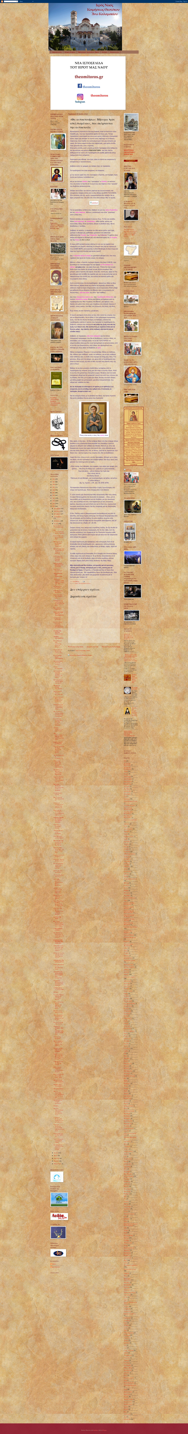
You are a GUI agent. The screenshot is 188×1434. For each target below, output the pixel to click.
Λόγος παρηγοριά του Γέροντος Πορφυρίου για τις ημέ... (58, 1017)
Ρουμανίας (93, 235)
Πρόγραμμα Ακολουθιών (127, 1279)
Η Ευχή (55, 992)
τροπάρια (126, 1343)
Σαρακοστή (127, 1295)
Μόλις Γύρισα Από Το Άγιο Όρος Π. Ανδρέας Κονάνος (59, 551)
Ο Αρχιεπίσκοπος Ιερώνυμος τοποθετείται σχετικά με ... (58, 699)
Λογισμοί (126, 1154)
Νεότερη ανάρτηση (75, 646)
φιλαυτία (126, 1373)
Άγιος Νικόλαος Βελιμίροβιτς (128, 816)
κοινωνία (126, 1131)
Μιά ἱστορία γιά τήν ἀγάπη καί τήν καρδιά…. (58, 681)
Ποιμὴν (130, 426)
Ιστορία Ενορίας (70, 52)
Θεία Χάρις (127, 1073)
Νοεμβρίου (57, 511)
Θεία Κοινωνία (128, 1071)
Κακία (125, 1108)
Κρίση (125, 1144)
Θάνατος (126, 1066)
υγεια (125, 1348)
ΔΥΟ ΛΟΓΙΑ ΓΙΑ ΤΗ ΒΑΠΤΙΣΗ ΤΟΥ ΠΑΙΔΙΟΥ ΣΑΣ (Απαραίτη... (58, 975)
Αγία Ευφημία (128, 779)
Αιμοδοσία (127, 831)
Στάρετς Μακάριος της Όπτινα (130, 1303)
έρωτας (126, 1046)
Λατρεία (126, 1149)
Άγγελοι (126, 774)
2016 (53, 495)
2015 (53, 498)
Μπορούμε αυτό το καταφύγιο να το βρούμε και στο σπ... (59, 955)
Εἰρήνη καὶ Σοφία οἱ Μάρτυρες (133, 455)
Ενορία (126, 1021)
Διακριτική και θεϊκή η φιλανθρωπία (58, 692)
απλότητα (127, 864)
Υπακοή (126, 1353)
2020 (53, 484)
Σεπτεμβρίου (57, 517)
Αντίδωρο (126, 856)
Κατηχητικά (127, 1118)
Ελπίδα (126, 1016)
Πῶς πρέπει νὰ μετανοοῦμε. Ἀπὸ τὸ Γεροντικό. (58, 544)
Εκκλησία (126, 998)
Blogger (104, 1430)
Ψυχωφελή (127, 1419)
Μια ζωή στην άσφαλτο (57, 608)
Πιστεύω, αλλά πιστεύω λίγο (58, 1011)
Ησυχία (126, 1061)
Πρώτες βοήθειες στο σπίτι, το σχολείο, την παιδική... (58, 1043)
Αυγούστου (57, 521)
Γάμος (125, 900)
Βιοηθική (126, 890)
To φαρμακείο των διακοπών (59, 855)
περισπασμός (127, 1258)
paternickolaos (56, 1267)
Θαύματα (126, 1068)
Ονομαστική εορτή (129, 1214)
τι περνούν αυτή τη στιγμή (82, 255)
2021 (53, 482)
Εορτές (126, 1033)
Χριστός (126, 1397)
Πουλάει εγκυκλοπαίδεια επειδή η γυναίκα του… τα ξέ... (58, 1111)
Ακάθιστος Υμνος (129, 836)
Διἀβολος (126, 969)
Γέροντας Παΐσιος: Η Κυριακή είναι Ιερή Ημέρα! (59, 997)
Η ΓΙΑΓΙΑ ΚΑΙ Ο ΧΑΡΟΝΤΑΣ (58, 743)
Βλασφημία (127, 895)
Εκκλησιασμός (128, 1001)
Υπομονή (126, 1360)
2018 (53, 490)
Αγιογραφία (127, 794)
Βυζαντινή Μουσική (129, 898)
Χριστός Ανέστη (128, 1399)
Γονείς (125, 950)
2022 (53, 479)
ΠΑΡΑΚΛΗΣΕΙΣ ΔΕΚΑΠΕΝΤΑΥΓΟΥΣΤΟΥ (58, 565)
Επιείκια (126, 1036)
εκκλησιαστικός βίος (129, 1003)
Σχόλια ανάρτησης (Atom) (82, 650)
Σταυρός (126, 1306)
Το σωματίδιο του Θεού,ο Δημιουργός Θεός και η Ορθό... (58, 1005)
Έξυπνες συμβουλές (129, 1031)
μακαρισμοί (127, 1166)
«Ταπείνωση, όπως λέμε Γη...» (59, 875)
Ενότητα (126, 1023)
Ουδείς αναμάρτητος (58, 667)
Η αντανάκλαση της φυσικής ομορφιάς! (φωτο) (58, 866)
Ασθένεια (126, 874)
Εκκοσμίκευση (128, 1006)
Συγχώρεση (127, 1309)
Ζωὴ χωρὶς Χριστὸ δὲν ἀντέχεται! (59, 860)
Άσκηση (126, 876)
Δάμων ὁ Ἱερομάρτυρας (136, 454)
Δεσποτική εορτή (128, 964)
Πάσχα (126, 1245)
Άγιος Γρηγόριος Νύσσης (130, 801)
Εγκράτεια (127, 986)
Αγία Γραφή (127, 776)
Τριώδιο (126, 1340)
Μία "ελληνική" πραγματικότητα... (59, 798)
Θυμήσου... (56, 1106)
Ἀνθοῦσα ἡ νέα (127, 436)
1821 (125, 761)
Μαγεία (126, 1161)
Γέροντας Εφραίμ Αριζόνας (129, 907)
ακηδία (126, 839)
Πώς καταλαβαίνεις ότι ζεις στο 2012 (59, 531)
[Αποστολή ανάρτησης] (83, 581)
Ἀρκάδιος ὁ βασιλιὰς (137, 436)
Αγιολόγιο (126, 799)
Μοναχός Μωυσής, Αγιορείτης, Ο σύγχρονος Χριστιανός (59, 843)
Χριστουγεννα (128, 1402)
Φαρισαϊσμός (127, 1365)
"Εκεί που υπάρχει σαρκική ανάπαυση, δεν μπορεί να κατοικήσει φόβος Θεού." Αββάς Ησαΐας (130, 232)
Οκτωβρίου (57, 514)
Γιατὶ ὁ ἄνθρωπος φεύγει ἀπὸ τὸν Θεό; (58, 537)
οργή (125, 1216)
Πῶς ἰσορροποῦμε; (59, 1088)
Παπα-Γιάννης (128, 1243)
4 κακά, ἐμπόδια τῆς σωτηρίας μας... (58, 596)
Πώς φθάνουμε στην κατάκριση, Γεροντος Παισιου (58, 644)
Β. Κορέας (113, 237)
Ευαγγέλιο (127, 1048)
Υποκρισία (127, 1358)
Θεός (76, 583)
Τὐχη (125, 1345)
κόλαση (84, 181)
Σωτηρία (126, 1325)
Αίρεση (126, 834)
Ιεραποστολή (127, 1098)
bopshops (95, 1430)
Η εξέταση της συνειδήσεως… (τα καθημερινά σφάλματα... (59, 812)
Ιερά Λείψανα (128, 1096)
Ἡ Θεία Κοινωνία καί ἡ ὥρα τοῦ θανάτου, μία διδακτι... (58, 948)
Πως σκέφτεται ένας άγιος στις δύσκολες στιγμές (59, 1147)
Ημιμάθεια (127, 1058)
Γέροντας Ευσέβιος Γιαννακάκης (129, 903)
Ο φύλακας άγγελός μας (58, 569)
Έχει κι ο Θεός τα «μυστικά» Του (58, 526)
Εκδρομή (126, 996)
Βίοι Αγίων (127, 893)
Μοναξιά (126, 1186)
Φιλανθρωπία (128, 1370)
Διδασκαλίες (127, 981)
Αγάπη (126, 771)
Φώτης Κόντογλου (129, 1383)
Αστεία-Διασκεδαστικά (130, 879)
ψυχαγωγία (127, 1414)
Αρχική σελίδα (57, 52)
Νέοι (125, 1199)
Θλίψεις (126, 1086)
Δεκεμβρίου (57, 508)
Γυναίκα (126, 953)
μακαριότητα (127, 1164)
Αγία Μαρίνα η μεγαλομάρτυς (59, 837)
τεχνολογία (127, 1338)
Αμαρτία (126, 844)
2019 (53, 487)
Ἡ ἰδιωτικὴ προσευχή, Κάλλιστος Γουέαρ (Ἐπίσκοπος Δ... (58, 764)
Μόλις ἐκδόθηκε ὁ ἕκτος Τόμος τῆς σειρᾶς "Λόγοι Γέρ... (59, 850)
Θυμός (125, 1091)
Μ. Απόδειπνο (128, 1159)
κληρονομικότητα (129, 1128)
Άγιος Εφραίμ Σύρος (129, 805)
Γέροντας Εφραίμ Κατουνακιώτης (129, 911)
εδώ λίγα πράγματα (93, 336)
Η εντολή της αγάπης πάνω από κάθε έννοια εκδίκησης (58, 722)
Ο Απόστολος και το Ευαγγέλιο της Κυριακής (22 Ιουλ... (58, 706)
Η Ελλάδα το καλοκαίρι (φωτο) (57, 826)
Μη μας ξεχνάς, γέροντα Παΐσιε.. (58, 896)
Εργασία (126, 1043)
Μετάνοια (126, 1179)
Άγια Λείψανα (128, 781)
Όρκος (125, 1221)
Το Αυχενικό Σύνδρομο (57, 618)
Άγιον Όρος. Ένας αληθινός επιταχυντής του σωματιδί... (58, 903)
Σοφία (125, 1300)
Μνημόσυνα (127, 1181)
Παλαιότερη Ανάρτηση (111, 646)
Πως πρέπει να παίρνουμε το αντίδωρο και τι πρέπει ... (59, 935)
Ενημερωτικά (128, 1018)
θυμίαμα (126, 1088)
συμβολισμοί (127, 1318)
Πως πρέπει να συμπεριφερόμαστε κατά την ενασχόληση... (58, 714)
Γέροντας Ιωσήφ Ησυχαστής (128, 923)
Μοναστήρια (127, 1189)
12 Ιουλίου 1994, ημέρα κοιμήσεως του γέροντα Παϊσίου (58, 911)
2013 (53, 503)
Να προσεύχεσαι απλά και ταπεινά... (58, 662)
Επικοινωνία (114, 52)
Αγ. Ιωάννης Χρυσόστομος (127, 768)
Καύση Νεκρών (128, 1121)
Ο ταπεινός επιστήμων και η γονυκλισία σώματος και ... (58, 805)
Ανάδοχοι (126, 849)
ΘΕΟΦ (125, 1081)
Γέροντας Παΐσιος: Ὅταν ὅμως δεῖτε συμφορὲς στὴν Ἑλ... (59, 779)
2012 (53, 506)
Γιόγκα (126, 948)
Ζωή (125, 1053)
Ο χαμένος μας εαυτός (58, 793)
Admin (54, 1264)
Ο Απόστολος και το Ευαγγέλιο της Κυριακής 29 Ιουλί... (59, 603)
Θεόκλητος (133, 437)
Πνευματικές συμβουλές (131, 1265)
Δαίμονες (126, 955)
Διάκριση (126, 972)
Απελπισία (127, 861)
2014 (53, 501)
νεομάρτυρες (90, 221)
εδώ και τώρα (84, 292)
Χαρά (125, 1389)
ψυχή (125, 1417)
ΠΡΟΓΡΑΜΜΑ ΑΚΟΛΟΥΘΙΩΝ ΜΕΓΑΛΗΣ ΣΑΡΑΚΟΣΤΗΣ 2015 (129, 733)
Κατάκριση (127, 1116)
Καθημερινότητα (128, 1106)
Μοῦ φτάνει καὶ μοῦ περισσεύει (58, 1080)
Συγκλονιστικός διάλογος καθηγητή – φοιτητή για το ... (58, 625)
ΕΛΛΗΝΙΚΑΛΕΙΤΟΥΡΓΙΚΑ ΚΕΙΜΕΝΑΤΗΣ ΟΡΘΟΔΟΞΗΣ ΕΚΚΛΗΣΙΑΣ (55, 401)
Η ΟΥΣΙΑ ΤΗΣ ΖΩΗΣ (57, 917)
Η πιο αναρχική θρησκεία (58, 591)
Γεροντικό (127, 941)
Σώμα (125, 1323)
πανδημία (126, 1240)
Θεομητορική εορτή (129, 1076)
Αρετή (125, 869)
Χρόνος (126, 1407)
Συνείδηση (127, 1320)
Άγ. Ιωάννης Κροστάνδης (127, 764)
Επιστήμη (126, 1041)
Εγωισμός (126, 988)
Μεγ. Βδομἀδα (128, 1174)
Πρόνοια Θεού (128, 1285)
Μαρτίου (56, 1161)
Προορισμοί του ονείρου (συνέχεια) (58, 1101)
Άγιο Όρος (127, 789)
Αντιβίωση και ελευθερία (58, 587)
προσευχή (126, 1287)
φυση (125, 1380)
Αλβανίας (103, 235)
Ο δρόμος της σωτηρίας (57, 1037)
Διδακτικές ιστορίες (129, 977)
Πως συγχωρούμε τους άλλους (58, 1023)
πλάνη (125, 1263)
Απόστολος (127, 866)
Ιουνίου (56, 1153)
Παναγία (126, 1238)
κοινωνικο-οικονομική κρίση (130, 1134)
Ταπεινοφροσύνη (128, 1333)
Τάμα (125, 1330)
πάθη (125, 1228)
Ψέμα (125, 1412)
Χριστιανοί (127, 1394)
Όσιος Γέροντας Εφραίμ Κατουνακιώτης (130, 1224)
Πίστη (125, 1260)
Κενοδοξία (127, 1126)
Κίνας (77, 240)
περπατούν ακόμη (81, 299)
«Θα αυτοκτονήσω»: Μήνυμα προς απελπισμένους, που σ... (59, 736)
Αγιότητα (126, 824)
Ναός (125, 1196)
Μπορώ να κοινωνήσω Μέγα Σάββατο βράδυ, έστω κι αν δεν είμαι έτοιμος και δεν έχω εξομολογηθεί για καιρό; (130, 657)
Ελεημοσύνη (127, 1011)
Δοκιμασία (127, 983)
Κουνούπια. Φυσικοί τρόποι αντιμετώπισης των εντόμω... (59, 923)
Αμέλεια (126, 846)
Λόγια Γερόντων (128, 1151)
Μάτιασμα (127, 1171)
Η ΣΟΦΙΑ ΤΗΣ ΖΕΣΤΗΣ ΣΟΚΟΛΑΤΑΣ (58, 632)
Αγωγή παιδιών (128, 829)
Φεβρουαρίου (58, 1164)
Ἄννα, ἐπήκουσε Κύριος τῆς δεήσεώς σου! (58, 651)
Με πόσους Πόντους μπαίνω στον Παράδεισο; (58, 772)
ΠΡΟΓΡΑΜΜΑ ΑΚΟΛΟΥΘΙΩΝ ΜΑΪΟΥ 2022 (129, 152)
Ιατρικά (126, 1093)
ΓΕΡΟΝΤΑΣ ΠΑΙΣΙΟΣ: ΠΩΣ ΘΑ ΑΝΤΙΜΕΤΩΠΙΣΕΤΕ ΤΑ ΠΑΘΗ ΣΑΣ (59, 1030)
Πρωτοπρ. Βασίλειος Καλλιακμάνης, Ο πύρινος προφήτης (59, 787)
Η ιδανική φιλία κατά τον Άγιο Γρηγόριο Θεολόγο (58, 558)
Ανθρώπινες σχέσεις (129, 854)
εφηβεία (126, 1051)
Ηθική (125, 1056)
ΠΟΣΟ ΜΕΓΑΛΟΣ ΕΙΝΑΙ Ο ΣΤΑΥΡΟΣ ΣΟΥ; (59, 613)
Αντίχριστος (127, 859)
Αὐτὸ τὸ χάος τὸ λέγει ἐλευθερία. (58, 832)
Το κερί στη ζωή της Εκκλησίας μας (58, 1134)
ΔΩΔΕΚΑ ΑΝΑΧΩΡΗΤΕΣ (58, 637)
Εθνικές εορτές (128, 991)
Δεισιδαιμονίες (128, 958)
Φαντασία (127, 1363)
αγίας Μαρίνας (80, 212)
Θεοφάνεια (127, 1083)
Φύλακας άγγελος (129, 1378)
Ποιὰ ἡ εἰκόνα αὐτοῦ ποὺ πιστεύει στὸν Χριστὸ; (58, 1069)
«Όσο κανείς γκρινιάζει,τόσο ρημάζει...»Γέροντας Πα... (59, 581)
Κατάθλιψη (127, 1113)
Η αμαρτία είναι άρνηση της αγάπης (58, 1062)
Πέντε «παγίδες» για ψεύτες (58, 871)
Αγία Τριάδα (127, 784)
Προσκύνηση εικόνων (130, 1292)
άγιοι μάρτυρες (79, 221)
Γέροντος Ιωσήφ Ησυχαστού (128, 944)
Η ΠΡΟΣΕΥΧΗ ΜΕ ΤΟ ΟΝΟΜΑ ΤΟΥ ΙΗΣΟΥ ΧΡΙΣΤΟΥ (59, 820)
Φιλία (125, 1375)
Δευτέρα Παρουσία (129, 967)
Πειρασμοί (127, 1250)
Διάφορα (126, 974)
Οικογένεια (127, 1209)
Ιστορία (126, 1103)
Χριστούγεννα (128, 1404)
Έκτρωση (126, 1008)
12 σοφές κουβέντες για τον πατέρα (58, 729)
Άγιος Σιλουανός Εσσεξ (130, 820)
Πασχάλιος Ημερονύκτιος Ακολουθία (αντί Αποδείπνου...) (128, 636)
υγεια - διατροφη (128, 1350)
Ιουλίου (56, 524)
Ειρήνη (126, 993)
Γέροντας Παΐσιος (129, 935)
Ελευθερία (127, 1013)
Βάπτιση (126, 883)
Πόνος (125, 1276)
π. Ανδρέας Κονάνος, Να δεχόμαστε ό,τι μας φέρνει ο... (58, 1119)
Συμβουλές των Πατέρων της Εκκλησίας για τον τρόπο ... (58, 1056)
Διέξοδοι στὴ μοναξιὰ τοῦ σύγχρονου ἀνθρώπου (58, 890)
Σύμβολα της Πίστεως (130, 1314)
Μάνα (125, 1169)
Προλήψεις (127, 1282)
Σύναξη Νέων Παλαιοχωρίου (128, 238)
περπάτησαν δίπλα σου (105, 297)
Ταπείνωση (127, 1335)
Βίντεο (126, 888)
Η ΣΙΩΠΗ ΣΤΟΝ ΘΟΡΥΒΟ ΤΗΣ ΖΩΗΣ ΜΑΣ (58, 941)
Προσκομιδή (127, 1290)
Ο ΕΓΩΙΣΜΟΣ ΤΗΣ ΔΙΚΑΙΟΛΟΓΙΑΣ (59, 961)
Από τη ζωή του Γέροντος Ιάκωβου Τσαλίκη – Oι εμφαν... (58, 674)
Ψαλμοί (126, 1409)
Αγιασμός (126, 786)
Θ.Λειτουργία (128, 1063)
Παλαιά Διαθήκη (128, 1235)
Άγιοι (125, 796)
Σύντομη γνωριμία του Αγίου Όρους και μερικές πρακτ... (59, 749)
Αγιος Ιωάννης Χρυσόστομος (128, 808)
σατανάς (104, 181)
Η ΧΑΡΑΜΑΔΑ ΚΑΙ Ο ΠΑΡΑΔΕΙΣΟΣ (58, 656)
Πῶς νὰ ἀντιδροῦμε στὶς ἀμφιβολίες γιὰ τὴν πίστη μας (59, 1094)
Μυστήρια (127, 1194)
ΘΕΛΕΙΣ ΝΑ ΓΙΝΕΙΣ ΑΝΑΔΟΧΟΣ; (58, 687)
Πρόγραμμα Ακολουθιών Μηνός (88, 52)
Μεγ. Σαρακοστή (128, 1176)
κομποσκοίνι (127, 1141)
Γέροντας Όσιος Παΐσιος (130, 927)
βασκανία (126, 885)
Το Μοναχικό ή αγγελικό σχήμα (59, 988)
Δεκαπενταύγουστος (129, 960)
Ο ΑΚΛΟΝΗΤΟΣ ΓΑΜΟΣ (58, 929)
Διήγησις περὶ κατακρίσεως (58, 1085)
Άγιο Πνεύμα (127, 791)
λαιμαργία (127, 1146)
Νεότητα (104, 52)
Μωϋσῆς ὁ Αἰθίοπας (130, 447)
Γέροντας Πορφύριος (130, 937)
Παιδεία (126, 1230)
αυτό (99, 348)
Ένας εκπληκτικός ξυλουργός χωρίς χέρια (59, 1075)
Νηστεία (126, 1204)
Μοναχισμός (127, 1191)
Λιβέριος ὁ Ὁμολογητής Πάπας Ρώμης (134, 429)
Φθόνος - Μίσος (128, 1368)
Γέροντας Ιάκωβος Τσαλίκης (129, 919)
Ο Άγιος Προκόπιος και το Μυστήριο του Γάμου (59, 967)
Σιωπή (125, 1297)
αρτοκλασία (127, 871)
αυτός (102, 435)
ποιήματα (126, 1273)
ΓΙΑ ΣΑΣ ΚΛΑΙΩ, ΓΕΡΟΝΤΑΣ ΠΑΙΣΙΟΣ (58, 1049)
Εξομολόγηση (127, 1028)
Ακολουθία (127, 841)
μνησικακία (127, 1184)
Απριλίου (57, 1158)
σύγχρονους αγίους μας (85, 297)
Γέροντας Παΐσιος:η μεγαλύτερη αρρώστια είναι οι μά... (59, 1127)
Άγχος (125, 826)
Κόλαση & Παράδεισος (130, 1137)
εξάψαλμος (127, 1026)
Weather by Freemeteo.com (56, 213)
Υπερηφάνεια (128, 1355)
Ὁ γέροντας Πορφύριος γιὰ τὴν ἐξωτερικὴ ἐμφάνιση (58, 983)
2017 (53, 492)
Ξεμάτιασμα (127, 1206)
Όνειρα (126, 1211)
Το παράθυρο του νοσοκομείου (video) (58, 1140)
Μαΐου (56, 1155)
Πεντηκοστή (127, 1253)
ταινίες (126, 1328)
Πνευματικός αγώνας (85, 583)
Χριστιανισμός (128, 1392)
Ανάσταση (127, 851)
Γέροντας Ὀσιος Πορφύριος (128, 931)
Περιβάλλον (127, 1255)
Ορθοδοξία (127, 1219)
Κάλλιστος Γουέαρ (129, 1111)
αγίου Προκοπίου (111, 210)
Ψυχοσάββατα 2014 (134, 688)
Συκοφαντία (127, 1311)
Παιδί (125, 1233)
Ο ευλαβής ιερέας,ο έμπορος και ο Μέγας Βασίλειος (58, 882)
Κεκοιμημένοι (127, 1123)
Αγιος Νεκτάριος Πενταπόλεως (128, 812)
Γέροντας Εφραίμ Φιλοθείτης (129, 915)
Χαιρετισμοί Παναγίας (130, 1385)
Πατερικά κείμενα (129, 1248)
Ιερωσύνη (126, 1101)
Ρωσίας (83, 235)
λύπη (125, 1156)
